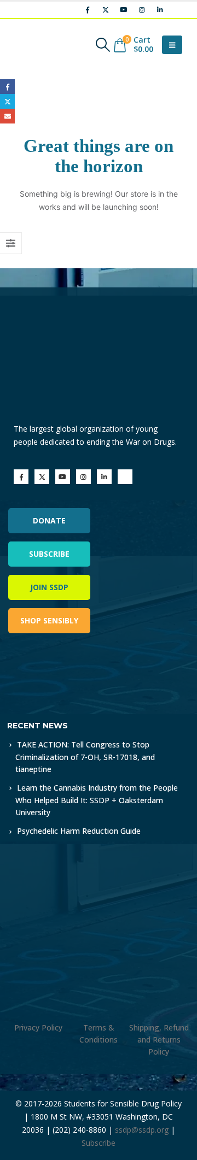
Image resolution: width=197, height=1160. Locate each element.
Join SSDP (49, 587)
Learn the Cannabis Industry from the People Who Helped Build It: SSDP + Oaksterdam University (96, 799)
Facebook (7, 86)
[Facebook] (87, 9)
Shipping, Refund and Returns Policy (159, 1039)
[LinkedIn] (159, 9)
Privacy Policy (38, 1027)
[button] (102, 45)
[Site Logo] (41, 45)
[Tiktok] (178, 9)
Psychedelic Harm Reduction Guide (79, 831)
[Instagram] (141, 9)
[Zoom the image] (54, 672)
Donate (49, 520)
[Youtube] (123, 9)
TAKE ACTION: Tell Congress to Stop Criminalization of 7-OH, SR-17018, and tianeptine (85, 756)
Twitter (7, 101)
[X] (105, 9)
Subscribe (49, 554)
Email (7, 116)
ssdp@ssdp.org (142, 1129)
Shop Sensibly (49, 620)
